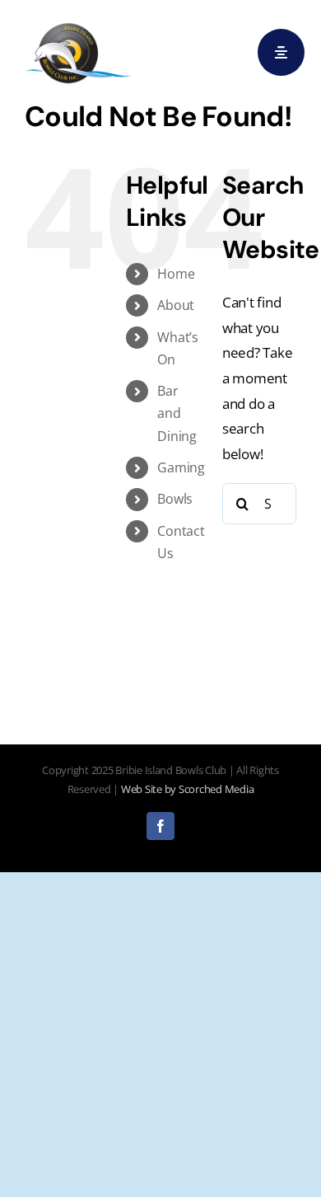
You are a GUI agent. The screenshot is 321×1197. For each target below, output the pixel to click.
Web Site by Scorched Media (187, 789)
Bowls (175, 499)
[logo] (78, 23)
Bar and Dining (176, 413)
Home (175, 274)
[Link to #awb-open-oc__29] (281, 52)
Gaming (180, 467)
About (175, 305)
